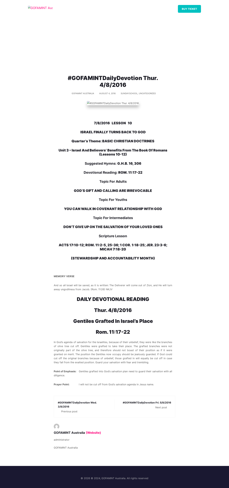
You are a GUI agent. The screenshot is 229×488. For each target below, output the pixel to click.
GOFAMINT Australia (83, 93)
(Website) (93, 433)
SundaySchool (129, 93)
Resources (115, 7)
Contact (165, 7)
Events (134, 7)
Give (149, 7)
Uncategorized (147, 93)
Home (82, 7)
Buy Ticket (189, 8)
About (97, 7)
